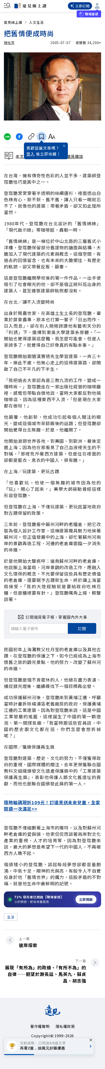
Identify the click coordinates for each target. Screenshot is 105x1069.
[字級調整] (51, 136)
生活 (10, 916)
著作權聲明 (40, 1026)
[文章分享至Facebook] (19, 136)
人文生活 (36, 22)
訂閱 (82, 628)
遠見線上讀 (13, 22)
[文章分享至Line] (7, 136)
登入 (30, 154)
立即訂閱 (82, 5)
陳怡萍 (9, 42)
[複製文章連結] (31, 136)
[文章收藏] (41, 137)
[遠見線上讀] (30, 5)
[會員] (97, 6)
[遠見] (52, 1014)
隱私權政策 (65, 1026)
